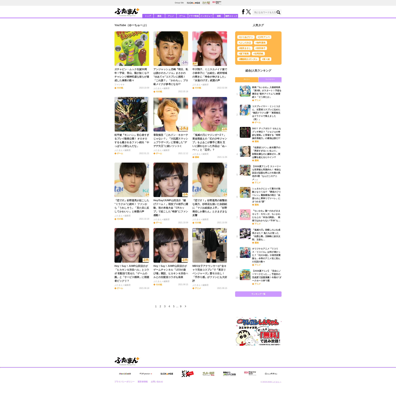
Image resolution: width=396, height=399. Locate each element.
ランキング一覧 (258, 294)
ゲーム (182, 16)
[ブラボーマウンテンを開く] (229, 374)
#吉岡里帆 (258, 53)
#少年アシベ (264, 37)
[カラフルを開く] (271, 374)
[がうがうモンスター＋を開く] (146, 374)
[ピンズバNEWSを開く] (187, 373)
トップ (148, 16)
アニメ (171, 16)
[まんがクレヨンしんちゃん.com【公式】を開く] (125, 374)
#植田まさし (245, 48)
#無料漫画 (260, 42)
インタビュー (206, 16)
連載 (219, 16)
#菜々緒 (266, 59)
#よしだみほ (245, 42)
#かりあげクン (246, 37)
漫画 (159, 16)
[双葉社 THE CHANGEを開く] (193, 3)
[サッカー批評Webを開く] (206, 3)
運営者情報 (143, 381)
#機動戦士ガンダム (248, 59)
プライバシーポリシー (124, 381)
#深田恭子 (260, 48)
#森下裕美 (244, 53)
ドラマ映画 (194, 16)
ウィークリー (270, 79)
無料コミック (231, 16)
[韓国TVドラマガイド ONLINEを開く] (216, 2)
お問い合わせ (157, 381)
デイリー (247, 79)
